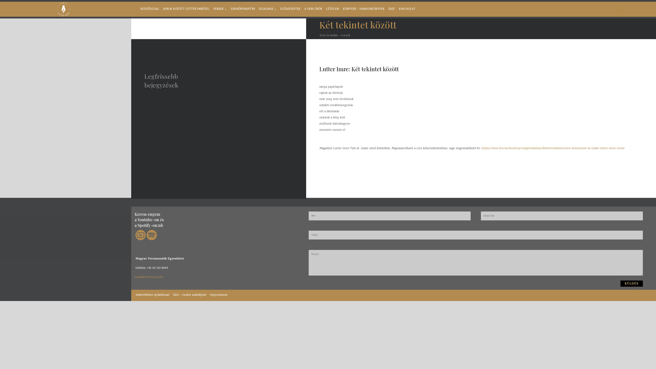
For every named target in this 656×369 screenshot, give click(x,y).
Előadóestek (290, 9)
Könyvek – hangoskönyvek (364, 9)
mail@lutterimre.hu (149, 277)
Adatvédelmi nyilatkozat (152, 294)
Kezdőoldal (149, 9)
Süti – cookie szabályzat (189, 294)
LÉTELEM (332, 9)
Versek (218, 9)
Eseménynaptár (243, 9)
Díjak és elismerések (173, 129)
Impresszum (219, 294)
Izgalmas (266, 9)
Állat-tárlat (164, 160)
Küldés (632, 283)
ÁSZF (391, 9)
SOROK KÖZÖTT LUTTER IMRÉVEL (186, 9)
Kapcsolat (407, 9)
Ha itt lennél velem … (173, 97)
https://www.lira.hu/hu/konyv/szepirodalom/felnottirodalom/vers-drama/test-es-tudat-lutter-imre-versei (552, 148)
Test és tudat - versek (334, 35)
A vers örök (313, 9)
